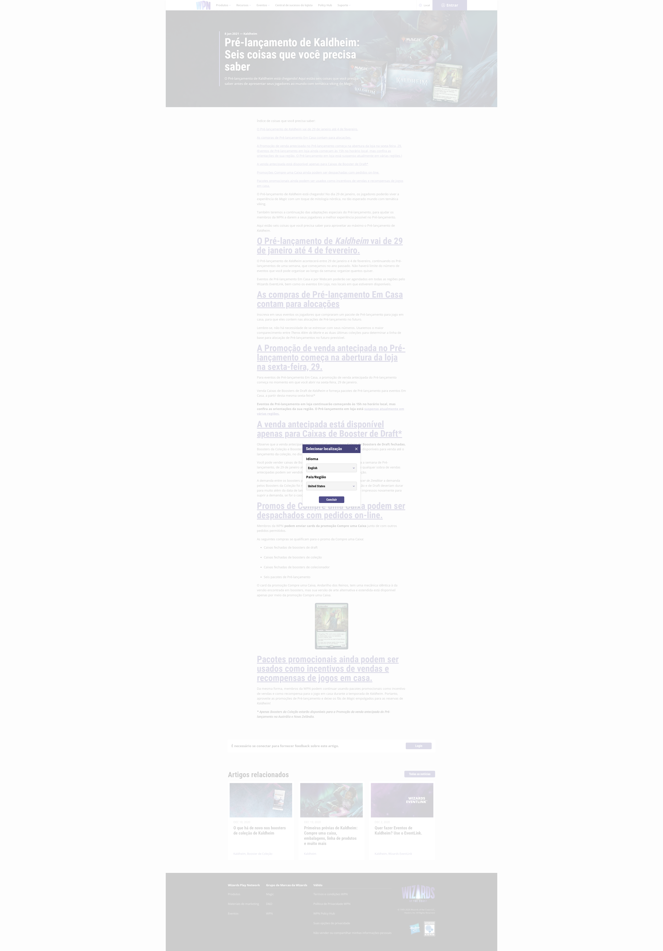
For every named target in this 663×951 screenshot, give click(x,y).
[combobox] (328, 468)
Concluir (331, 499)
